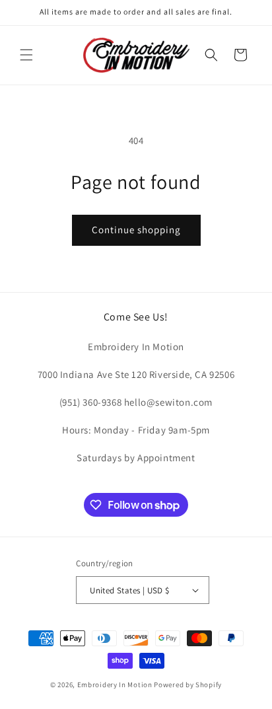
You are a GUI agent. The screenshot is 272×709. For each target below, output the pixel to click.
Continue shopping (136, 229)
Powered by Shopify (188, 684)
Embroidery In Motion (115, 684)
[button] (26, 54)
